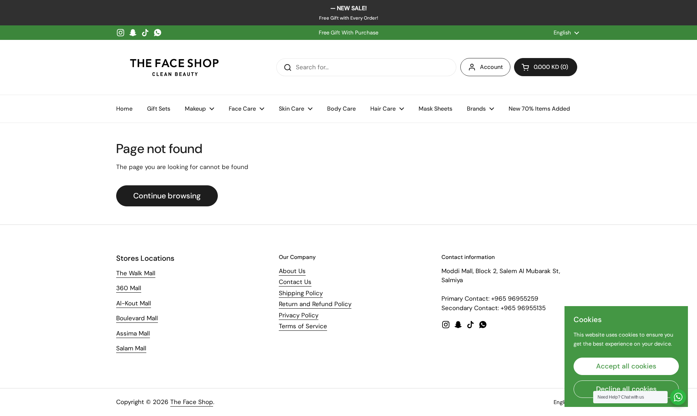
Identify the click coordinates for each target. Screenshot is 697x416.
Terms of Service (303, 326)
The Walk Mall (135, 273)
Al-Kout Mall (133, 303)
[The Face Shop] (174, 67)
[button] (545, 67)
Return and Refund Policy (315, 304)
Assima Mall (133, 333)
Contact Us (295, 282)
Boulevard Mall (137, 318)
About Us (292, 271)
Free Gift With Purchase (348, 33)
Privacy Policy (298, 315)
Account (491, 67)
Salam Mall (131, 348)
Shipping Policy (301, 293)
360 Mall (128, 288)
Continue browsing (167, 196)
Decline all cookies (626, 389)
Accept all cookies (626, 366)
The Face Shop (191, 402)
